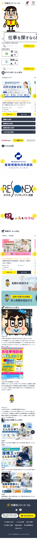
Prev (2, 96)
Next (34, 96)
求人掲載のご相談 (8, 525)
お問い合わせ (18, 528)
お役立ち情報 (29, 522)
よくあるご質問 (20, 522)
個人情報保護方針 (28, 525)
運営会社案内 (18, 525)
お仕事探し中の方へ (9, 522)
